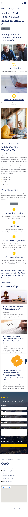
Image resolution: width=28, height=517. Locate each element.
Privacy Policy (18, 441)
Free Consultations (14, 256)
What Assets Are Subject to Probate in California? (13, 307)
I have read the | (12, 441)
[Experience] (14, 222)
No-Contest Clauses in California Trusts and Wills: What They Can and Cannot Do (13, 339)
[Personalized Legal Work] (14, 237)
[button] (25, 3)
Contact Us (14, 446)
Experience (14, 225)
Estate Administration (14, 99)
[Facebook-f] (2, 464)
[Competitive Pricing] (14, 209)
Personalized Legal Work (14, 240)
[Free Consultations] (14, 253)
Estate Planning (14, 67)
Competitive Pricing (14, 213)
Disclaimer (12, 441)
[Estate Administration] (14, 96)
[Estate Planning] (14, 64)
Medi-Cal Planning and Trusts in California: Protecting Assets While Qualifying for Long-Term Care (13, 375)
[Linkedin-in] (7, 464)
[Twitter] (5, 464)
